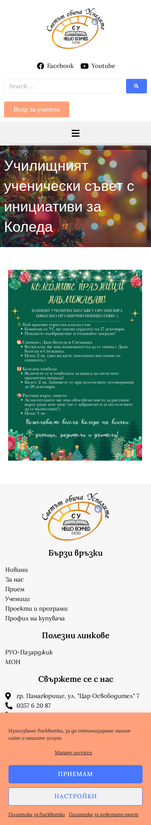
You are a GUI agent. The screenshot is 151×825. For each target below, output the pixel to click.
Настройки (75, 796)
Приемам (75, 774)
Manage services (73, 752)
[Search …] (63, 86)
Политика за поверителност (104, 814)
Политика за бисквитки (36, 814)
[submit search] (136, 86)
